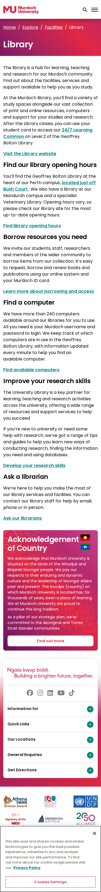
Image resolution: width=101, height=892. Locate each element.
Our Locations (22, 739)
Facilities (54, 27)
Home (9, 27)
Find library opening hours (32, 226)
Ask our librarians (22, 518)
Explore (30, 27)
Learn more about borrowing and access (48, 291)
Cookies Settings (50, 881)
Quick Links (18, 724)
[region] (50, 859)
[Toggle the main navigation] (94, 10)
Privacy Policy (26, 867)
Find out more (50, 641)
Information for (23, 708)
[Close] (94, 833)
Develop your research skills (34, 465)
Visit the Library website (29, 154)
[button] (85, 9)
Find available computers (31, 370)
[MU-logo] (21, 10)
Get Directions (22, 770)
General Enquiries (25, 754)
